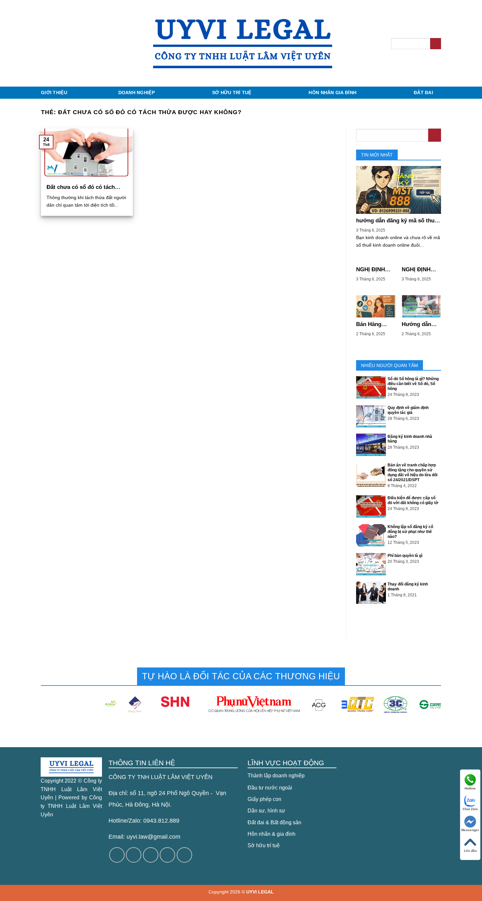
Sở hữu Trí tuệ (231, 92)
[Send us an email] (167, 855)
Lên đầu (470, 850)
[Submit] (435, 44)
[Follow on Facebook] (117, 855)
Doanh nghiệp (136, 92)
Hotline (470, 788)
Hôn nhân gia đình (332, 92)
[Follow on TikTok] (150, 855)
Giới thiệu (54, 92)
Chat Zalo (470, 809)
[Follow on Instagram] (133, 855)
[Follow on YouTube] (184, 855)
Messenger (470, 830)
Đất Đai (423, 92)
